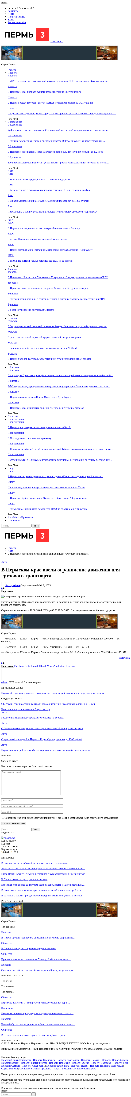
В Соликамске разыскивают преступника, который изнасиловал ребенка (41, 890)
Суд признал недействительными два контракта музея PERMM (42, 348)
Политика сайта (16, 16)
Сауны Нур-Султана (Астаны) (35, 1068)
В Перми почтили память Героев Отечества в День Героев (39, 397)
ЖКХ (11, 220)
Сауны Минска (9, 1068)
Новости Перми (79, 1065)
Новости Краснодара (68, 1060)
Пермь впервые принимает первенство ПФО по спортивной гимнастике (47, 509)
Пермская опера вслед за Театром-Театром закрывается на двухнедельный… (43, 884)
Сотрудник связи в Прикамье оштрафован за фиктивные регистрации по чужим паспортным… (60, 459)
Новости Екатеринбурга (34, 1062)
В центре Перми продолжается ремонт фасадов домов (37, 239)
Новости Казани (10, 1062)
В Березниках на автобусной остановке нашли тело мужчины (35, 863)
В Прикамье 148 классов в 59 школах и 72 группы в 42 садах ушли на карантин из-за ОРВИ (58, 277)
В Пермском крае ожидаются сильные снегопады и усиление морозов (46, 408)
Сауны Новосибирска (84, 1068)
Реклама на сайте (17, 22)
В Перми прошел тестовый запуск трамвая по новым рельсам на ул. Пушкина (50, 102)
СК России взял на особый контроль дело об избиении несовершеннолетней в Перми (48, 704)
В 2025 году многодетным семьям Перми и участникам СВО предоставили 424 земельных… (58, 81)
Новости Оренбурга (44, 1060)
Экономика (14, 520)
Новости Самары (10, 1065)
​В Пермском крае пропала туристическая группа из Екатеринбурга (44, 91)
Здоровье (13, 269)
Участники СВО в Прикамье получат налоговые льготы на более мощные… (43, 868)
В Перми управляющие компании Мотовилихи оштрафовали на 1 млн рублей (50, 250)
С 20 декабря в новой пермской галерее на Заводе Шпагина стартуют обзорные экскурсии (57, 326)
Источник (124, 657)
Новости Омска (80, 1062)
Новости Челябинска (57, 1065)
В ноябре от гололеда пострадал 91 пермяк (31, 309)
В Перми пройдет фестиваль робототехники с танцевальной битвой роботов (50, 358)
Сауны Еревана (62, 1068)
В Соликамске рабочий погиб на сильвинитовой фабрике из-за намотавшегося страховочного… (60, 449)
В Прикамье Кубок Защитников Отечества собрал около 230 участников (47, 498)
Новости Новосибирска (115, 1060)
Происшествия (16, 419)
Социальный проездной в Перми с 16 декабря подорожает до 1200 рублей (48, 200)
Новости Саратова (101, 1062)
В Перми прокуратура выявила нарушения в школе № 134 (39, 427)
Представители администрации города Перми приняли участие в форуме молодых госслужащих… (62, 113)
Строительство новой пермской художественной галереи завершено (45, 337)
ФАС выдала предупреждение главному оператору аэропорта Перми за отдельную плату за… (59, 386)
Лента (11, 13)
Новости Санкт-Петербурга (16, 1060)
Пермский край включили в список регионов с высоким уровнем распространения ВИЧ (56, 299)
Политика (13, 416)
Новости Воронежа (59, 1062)
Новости (12, 72)
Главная (12, 70)
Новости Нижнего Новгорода (106, 1065)
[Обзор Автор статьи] (7, 679)
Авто (10, 171)
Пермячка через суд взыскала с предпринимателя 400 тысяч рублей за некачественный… (56, 141)
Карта (11, 19)
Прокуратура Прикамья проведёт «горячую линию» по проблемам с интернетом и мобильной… (60, 375)
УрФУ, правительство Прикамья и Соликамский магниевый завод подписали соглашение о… (59, 130)
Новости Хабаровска (33, 1065)
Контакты (13, 11)
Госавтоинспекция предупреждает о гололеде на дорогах (39, 179)
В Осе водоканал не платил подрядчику (29, 438)
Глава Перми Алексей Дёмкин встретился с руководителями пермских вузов (43, 874)
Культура (12, 318)
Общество (13, 367)
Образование (15, 121)
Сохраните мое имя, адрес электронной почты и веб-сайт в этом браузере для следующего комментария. (61, 817)
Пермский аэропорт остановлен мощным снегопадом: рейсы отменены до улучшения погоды (52, 693)
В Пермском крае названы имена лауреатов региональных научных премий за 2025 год (55, 151)
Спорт (11, 468)
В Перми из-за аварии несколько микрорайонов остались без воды (44, 228)
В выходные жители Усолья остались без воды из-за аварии (40, 260)
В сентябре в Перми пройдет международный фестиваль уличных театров (41, 895)
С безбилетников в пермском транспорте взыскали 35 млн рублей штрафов (49, 190)
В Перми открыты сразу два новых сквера (24, 879)
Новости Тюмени (90, 1060)
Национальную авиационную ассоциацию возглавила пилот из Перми (46, 487)
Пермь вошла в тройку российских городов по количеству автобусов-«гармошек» (52, 211)
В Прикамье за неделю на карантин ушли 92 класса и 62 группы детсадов (48, 288)
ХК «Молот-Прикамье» (20, 517)
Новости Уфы (120, 1062)
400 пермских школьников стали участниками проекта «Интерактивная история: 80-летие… (58, 162)
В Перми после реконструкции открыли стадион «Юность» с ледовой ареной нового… (55, 476)
